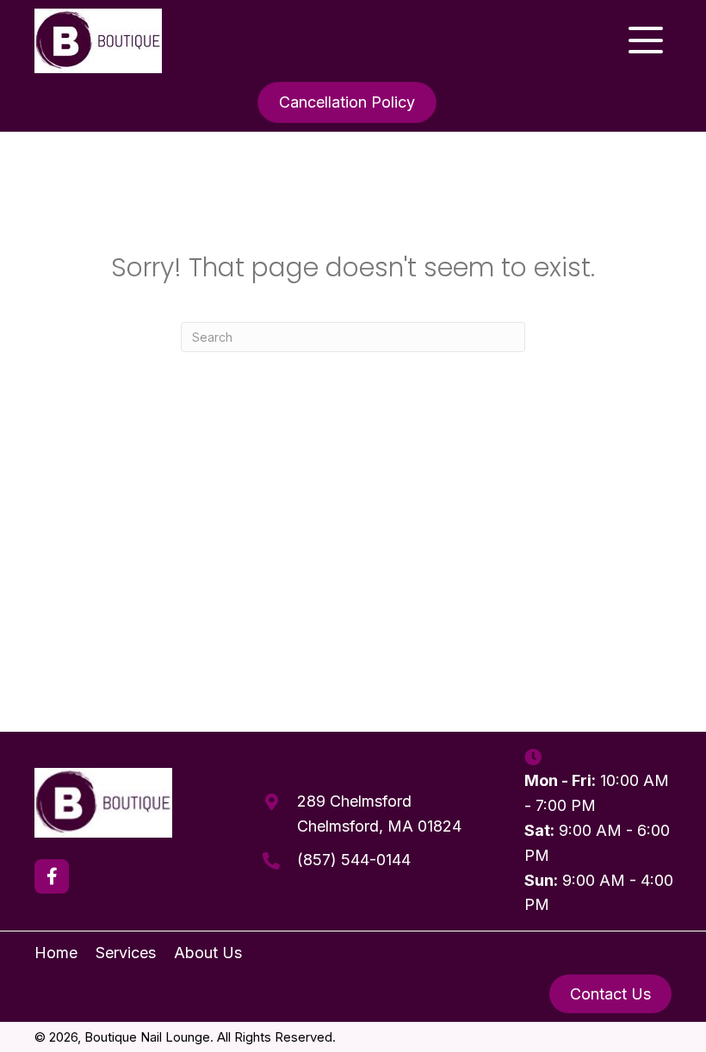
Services (126, 953)
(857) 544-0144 (354, 860)
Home (55, 953)
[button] (646, 40)
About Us (208, 953)
